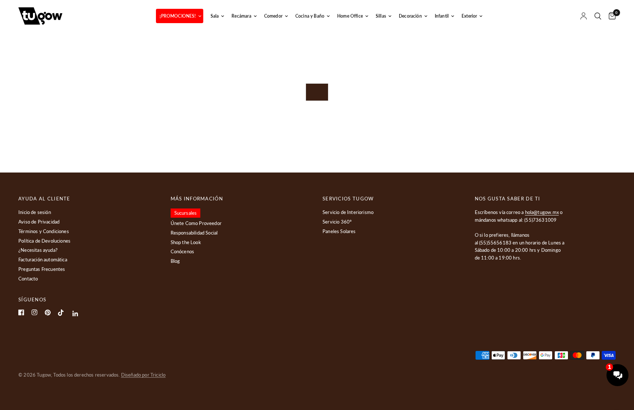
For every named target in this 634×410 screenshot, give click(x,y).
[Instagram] (34, 312)
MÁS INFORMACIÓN (197, 198)
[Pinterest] (48, 312)
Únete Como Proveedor (196, 223)
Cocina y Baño (309, 16)
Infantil (442, 16)
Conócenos (182, 251)
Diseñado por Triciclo (143, 375)
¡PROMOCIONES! (178, 16)
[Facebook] (21, 312)
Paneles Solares (339, 231)
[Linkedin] (75, 313)
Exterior (469, 16)
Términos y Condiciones (43, 231)
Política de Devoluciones (44, 241)
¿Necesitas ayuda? (38, 250)
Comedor (273, 16)
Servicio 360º (337, 222)
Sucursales (185, 213)
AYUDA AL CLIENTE (44, 198)
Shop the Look (186, 242)
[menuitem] (179, 16)
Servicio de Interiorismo (348, 212)
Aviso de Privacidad (38, 222)
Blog (175, 261)
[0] (610, 16)
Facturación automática (42, 259)
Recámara (241, 16)
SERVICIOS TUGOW (348, 198)
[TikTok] (61, 312)
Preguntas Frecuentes (41, 269)
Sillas (381, 16)
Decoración (410, 16)
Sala (215, 16)
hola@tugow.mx (542, 212)
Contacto (28, 279)
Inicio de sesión (34, 212)
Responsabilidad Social (194, 233)
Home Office (350, 16)
